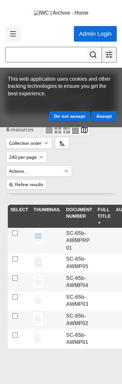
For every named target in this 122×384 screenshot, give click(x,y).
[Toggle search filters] (109, 54)
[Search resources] (93, 55)
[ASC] (62, 143)
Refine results (29, 184)
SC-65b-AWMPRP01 (78, 240)
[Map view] (84, 129)
